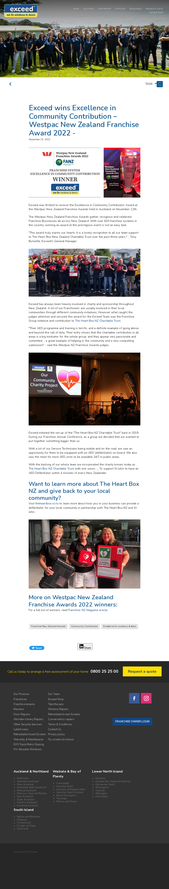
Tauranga (61, 798)
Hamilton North (64, 786)
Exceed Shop (56, 699)
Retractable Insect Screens (64, 714)
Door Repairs (22, 714)
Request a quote (142, 671)
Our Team (54, 694)
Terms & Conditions (60, 724)
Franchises (20, 699)
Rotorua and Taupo (66, 801)
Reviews (19, 709)
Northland (22, 778)
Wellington (101, 793)
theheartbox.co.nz (47, 503)
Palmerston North (105, 784)
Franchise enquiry (24, 704)
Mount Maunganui (66, 795)
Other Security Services (28, 724)
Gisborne (100, 778)
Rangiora (22, 819)
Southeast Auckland (28, 781)
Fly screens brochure (61, 739)
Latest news (21, 729)
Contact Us (54, 729)
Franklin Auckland (27, 802)
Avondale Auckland (27, 805)
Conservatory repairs (61, 719)
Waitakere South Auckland (31, 787)
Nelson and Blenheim (28, 816)
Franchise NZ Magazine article (87, 610)
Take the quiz (56, 704)
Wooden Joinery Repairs (29, 719)
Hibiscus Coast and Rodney (31, 793)
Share (87, 647)
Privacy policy (56, 734)
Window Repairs (58, 709)
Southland (22, 828)
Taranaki (100, 790)
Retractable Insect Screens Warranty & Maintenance (30, 736)
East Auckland (25, 796)
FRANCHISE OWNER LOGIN (132, 721)
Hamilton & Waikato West (70, 789)
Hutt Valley (101, 796)
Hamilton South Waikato (69, 792)
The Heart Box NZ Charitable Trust (97, 321)
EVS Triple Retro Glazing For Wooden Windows (29, 747)
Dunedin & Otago (26, 825)
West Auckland (25, 784)
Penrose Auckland (26, 790)
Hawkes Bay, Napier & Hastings (113, 781)
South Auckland (25, 799)
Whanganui (102, 787)
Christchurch (24, 822)
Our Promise (21, 694)
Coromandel (62, 783)
